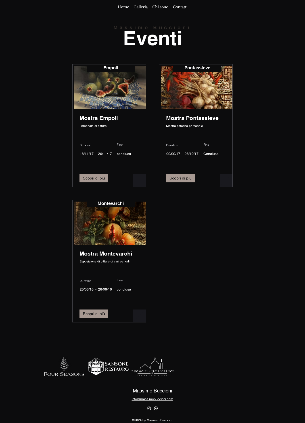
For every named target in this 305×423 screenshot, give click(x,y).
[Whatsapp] (156, 408)
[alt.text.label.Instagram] (149, 408)
